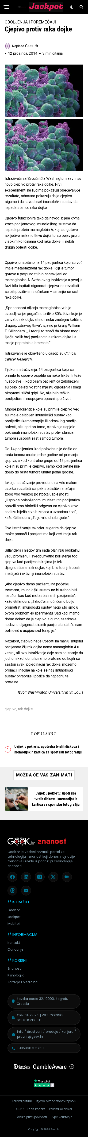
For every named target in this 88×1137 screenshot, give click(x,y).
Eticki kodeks (36, 1109)
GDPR (20, 1109)
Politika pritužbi (22, 1101)
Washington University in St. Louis (55, 692)
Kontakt (14, 942)
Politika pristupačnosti (31, 1117)
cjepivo (10, 709)
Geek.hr (14, 910)
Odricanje (15, 949)
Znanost (14, 968)
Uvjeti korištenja (62, 1117)
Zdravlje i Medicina (23, 982)
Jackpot (14, 916)
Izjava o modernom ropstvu (56, 1101)
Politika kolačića (60, 1109)
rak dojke (25, 709)
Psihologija (16, 975)
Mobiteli (14, 923)
